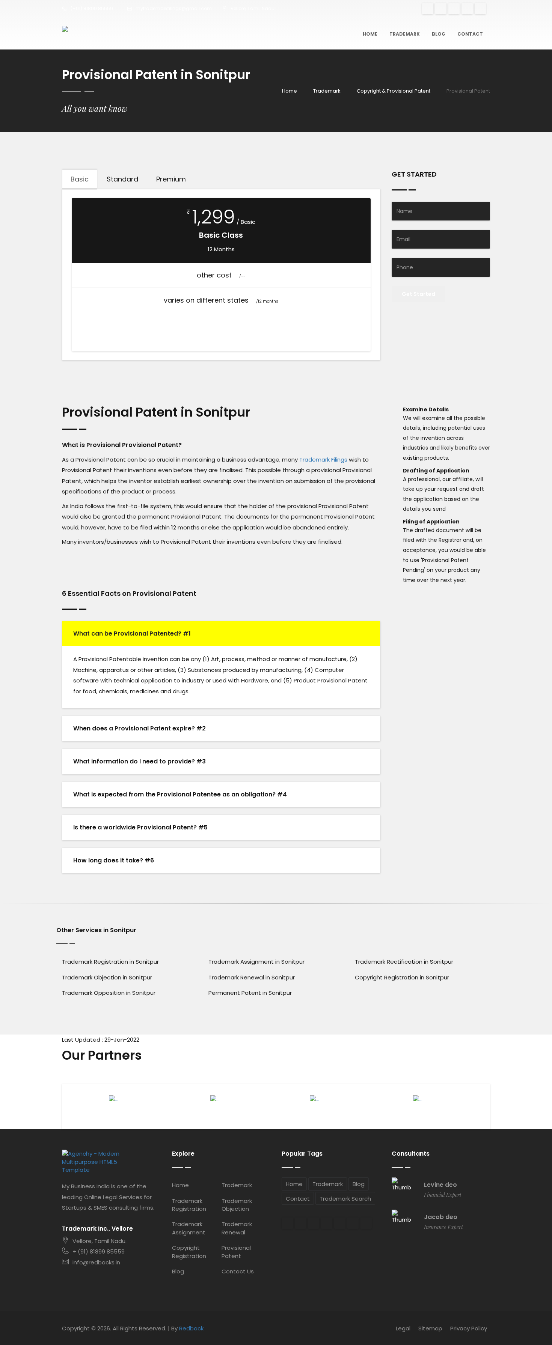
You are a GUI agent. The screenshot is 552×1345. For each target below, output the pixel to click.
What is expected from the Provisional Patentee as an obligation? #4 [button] (180, 794)
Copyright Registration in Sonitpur (402, 977)
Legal (403, 1328)
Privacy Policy (468, 1328)
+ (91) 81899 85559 (98, 1251)
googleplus (427, 8)
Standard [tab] (122, 179)
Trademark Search (345, 1199)
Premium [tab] (171, 179)
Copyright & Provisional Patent (393, 90)
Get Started (418, 294)
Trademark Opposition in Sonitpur (108, 993)
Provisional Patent (236, 1252)
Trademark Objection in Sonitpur (107, 977)
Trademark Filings (323, 459)
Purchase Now (221, 328)
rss (480, 8)
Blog (438, 34)
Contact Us (238, 1271)
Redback (191, 1328)
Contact (470, 34)
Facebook (440, 8)
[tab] (221, 633)
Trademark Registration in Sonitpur (110, 962)
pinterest (467, 8)
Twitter (454, 8)
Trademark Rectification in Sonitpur (404, 962)
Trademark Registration (189, 1205)
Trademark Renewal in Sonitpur (251, 977)
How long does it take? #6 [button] (113, 860)
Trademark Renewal (237, 1228)
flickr (339, 1223)
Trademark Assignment (188, 1228)
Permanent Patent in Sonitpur (250, 993)
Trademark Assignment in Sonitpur (256, 962)
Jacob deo (440, 1217)
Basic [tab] (80, 179)
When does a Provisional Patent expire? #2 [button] (139, 728)
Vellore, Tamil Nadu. (99, 1241)
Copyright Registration (189, 1252)
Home (370, 34)
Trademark (404, 34)
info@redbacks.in (96, 1262)
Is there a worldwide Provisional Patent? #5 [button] (140, 827)
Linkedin (313, 1223)
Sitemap (430, 1328)
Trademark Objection (237, 1205)
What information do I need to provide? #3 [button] (139, 761)
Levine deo (440, 1185)
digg (326, 1223)
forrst (353, 1223)
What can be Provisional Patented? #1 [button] (132, 633)
